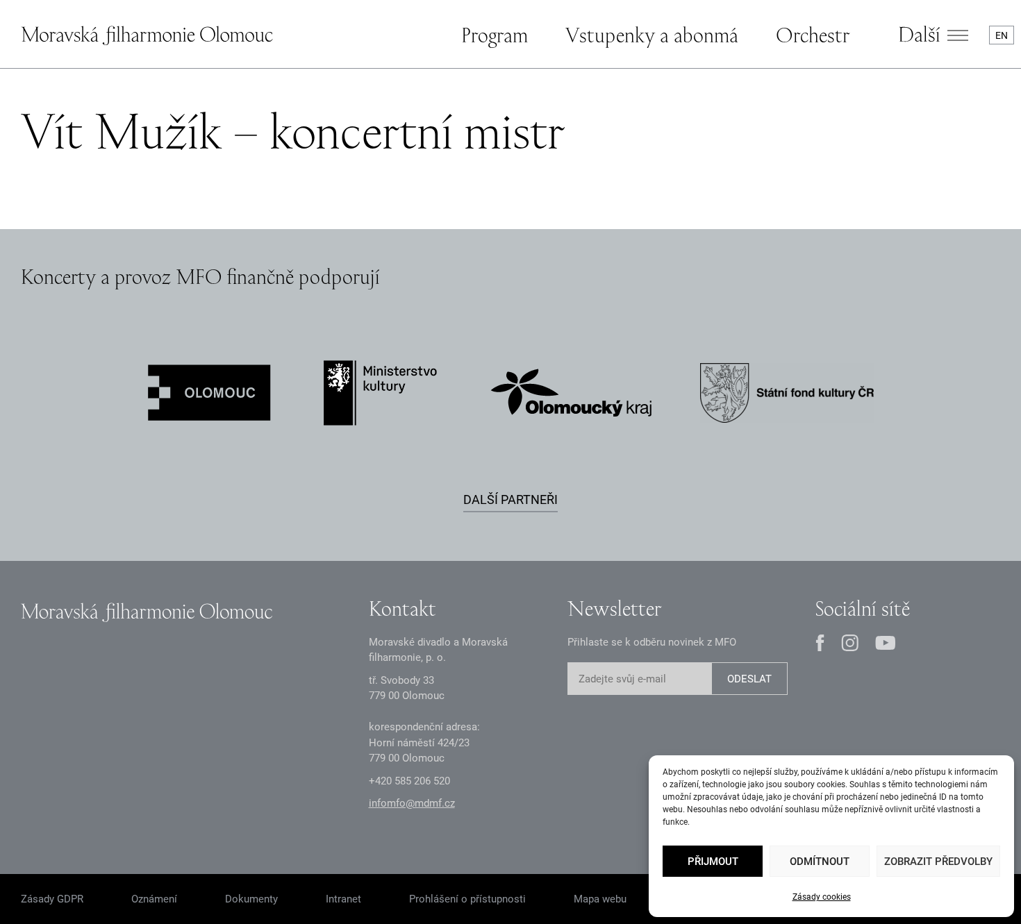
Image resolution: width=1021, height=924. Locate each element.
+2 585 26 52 (409, 781)
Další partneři (510, 499)
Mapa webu (600, 899)
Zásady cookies (821, 897)
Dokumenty (251, 899)
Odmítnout (819, 861)
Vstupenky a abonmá (651, 35)
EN (1001, 35)
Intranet (343, 899)
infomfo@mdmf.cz (412, 803)
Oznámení (154, 899)
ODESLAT (749, 679)
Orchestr (812, 35)
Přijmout (713, 861)
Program (494, 35)
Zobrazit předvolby (938, 861)
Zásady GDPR (52, 899)
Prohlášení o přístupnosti (467, 899)
